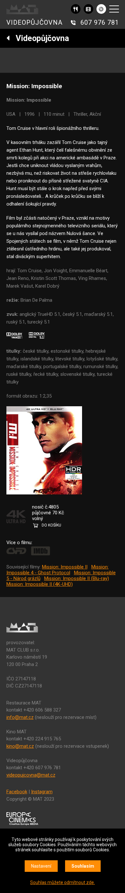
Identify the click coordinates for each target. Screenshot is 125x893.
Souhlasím (82, 866)
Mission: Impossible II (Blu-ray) (76, 578)
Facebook (16, 792)
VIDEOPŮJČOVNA (34, 22)
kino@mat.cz (20, 746)
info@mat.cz (20, 717)
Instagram (42, 792)
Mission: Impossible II (65, 567)
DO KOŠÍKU (51, 525)
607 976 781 (99, 22)
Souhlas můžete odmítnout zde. (62, 882)
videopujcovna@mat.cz (30, 775)
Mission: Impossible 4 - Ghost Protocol (57, 570)
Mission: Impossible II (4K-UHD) (39, 584)
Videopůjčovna (39, 38)
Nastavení (41, 866)
